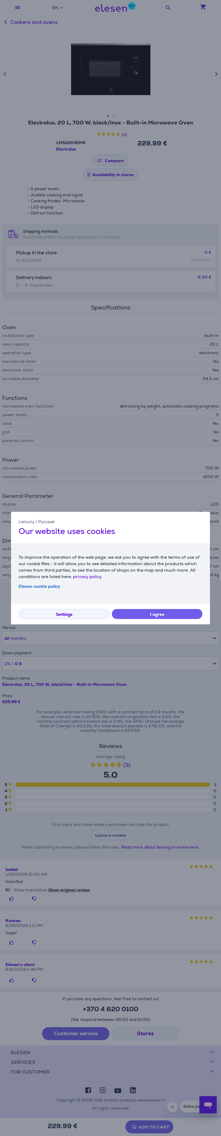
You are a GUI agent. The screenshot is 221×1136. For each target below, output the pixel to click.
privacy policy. (87, 576)
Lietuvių (26, 521)
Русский (46, 521)
